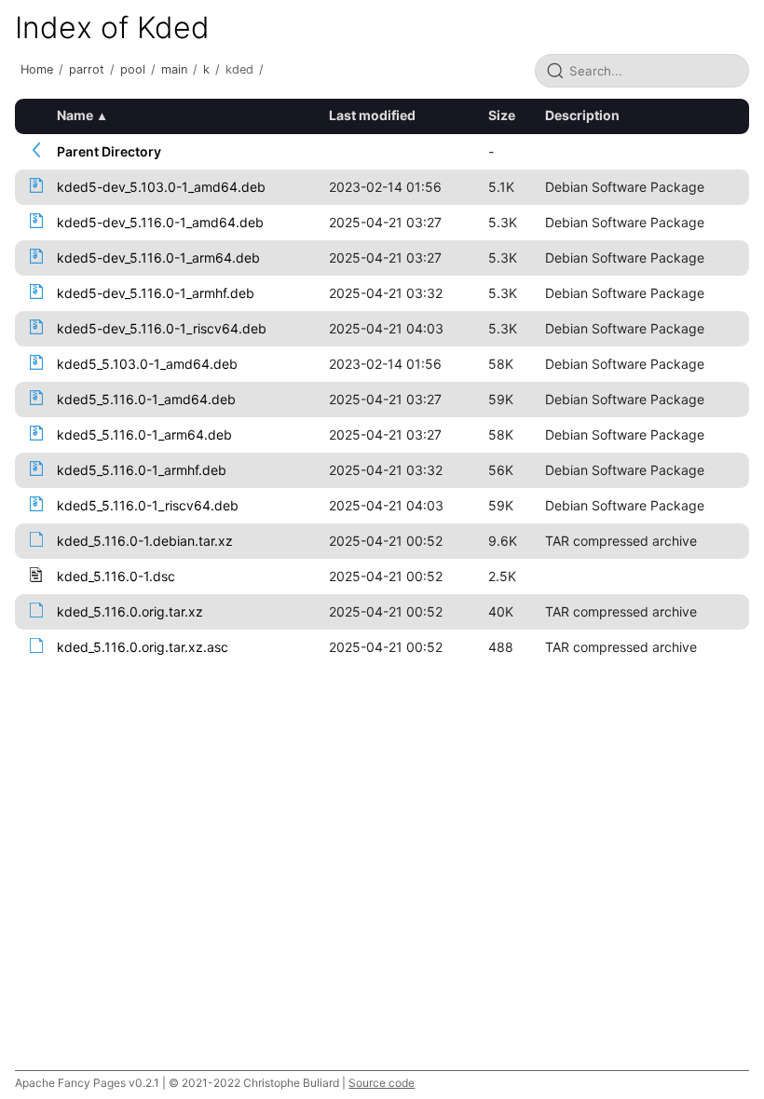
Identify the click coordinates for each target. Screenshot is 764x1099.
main (174, 69)
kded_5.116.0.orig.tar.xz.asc (142, 647)
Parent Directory (109, 151)
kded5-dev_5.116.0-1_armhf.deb (155, 293)
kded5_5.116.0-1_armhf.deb (141, 470)
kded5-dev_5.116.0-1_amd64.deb (160, 222)
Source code (381, 1083)
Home (36, 69)
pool (132, 69)
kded (239, 69)
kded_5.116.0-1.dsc (116, 576)
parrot (86, 69)
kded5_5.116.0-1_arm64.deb (144, 434)
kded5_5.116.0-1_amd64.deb (146, 399)
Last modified (372, 115)
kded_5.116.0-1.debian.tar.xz (145, 541)
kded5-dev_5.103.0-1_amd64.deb (161, 187)
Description (582, 115)
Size (501, 115)
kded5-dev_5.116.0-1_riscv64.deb (161, 328)
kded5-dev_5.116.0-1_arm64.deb (158, 257)
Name (75, 115)
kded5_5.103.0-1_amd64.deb (147, 364)
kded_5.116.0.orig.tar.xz (130, 611)
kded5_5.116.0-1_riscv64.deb (148, 505)
